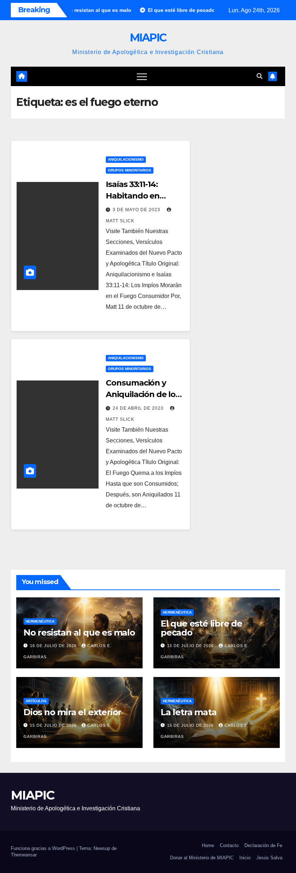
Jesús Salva (269, 857)
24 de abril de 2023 (139, 408)
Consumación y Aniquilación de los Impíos (142, 394)
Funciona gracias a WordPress (44, 848)
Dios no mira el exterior (72, 712)
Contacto (229, 845)
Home (208, 845)
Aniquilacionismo (126, 159)
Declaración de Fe (263, 845)
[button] (259, 76)
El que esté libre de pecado (201, 628)
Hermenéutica (40, 621)
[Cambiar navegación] (142, 76)
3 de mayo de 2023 (137, 209)
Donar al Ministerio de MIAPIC (202, 857)
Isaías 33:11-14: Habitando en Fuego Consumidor (143, 195)
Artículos (36, 701)
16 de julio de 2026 (54, 645)
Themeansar (24, 855)
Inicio (245, 857)
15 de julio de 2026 (191, 645)
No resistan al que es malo (79, 632)
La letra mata (188, 712)
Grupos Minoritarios (129, 170)
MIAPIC (148, 37)
